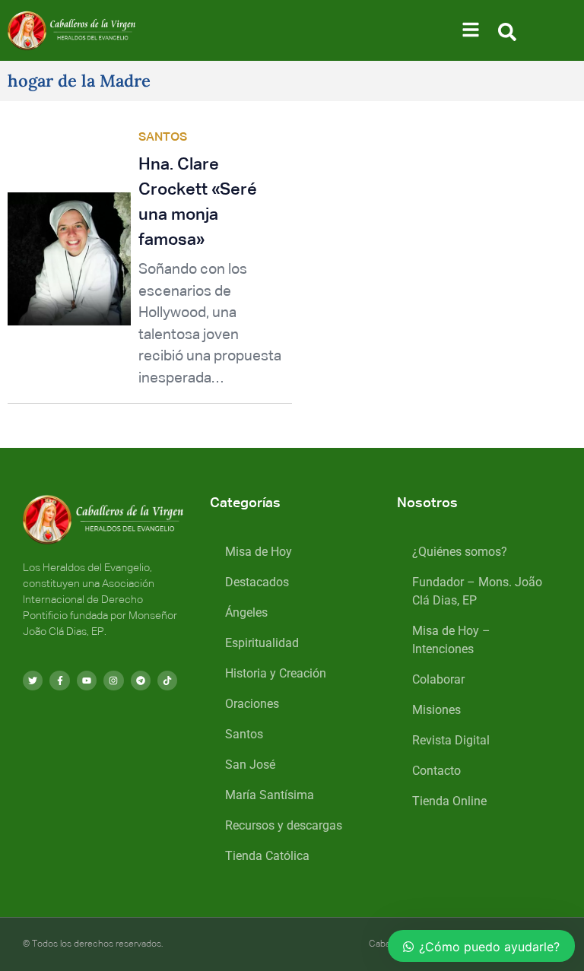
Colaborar (438, 679)
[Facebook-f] (59, 680)
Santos (244, 734)
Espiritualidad (262, 643)
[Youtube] (87, 680)
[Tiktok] (167, 680)
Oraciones (252, 704)
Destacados (257, 582)
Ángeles (246, 612)
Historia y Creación (275, 673)
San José (250, 764)
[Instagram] (113, 680)
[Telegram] (141, 680)
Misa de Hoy (258, 551)
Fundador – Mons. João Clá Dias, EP (477, 591)
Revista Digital (451, 740)
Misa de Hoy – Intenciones (451, 640)
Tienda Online (449, 801)
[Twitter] (33, 680)
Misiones (436, 710)
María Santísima (269, 795)
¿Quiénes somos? (459, 551)
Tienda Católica (267, 856)
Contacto (436, 770)
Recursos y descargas (283, 825)
